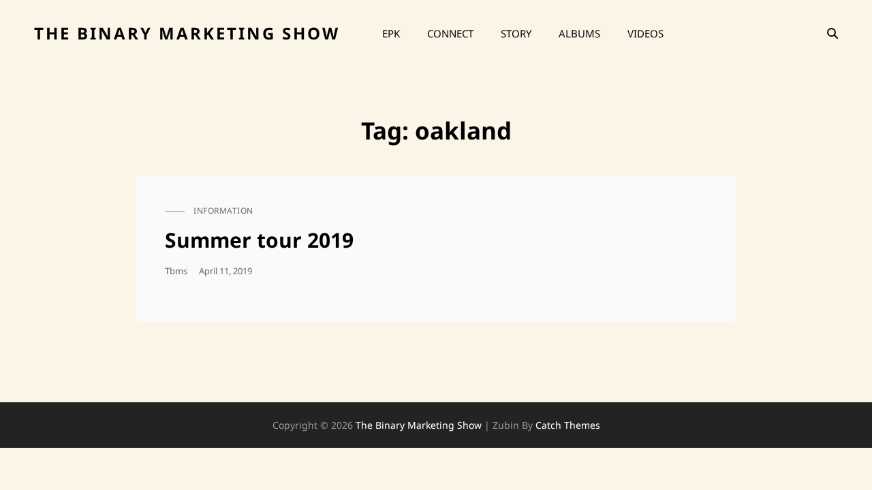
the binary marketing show (187, 33)
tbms (176, 271)
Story (516, 33)
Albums (579, 33)
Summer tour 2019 (259, 240)
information (223, 210)
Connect (450, 33)
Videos (645, 33)
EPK (391, 33)
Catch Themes (567, 425)
